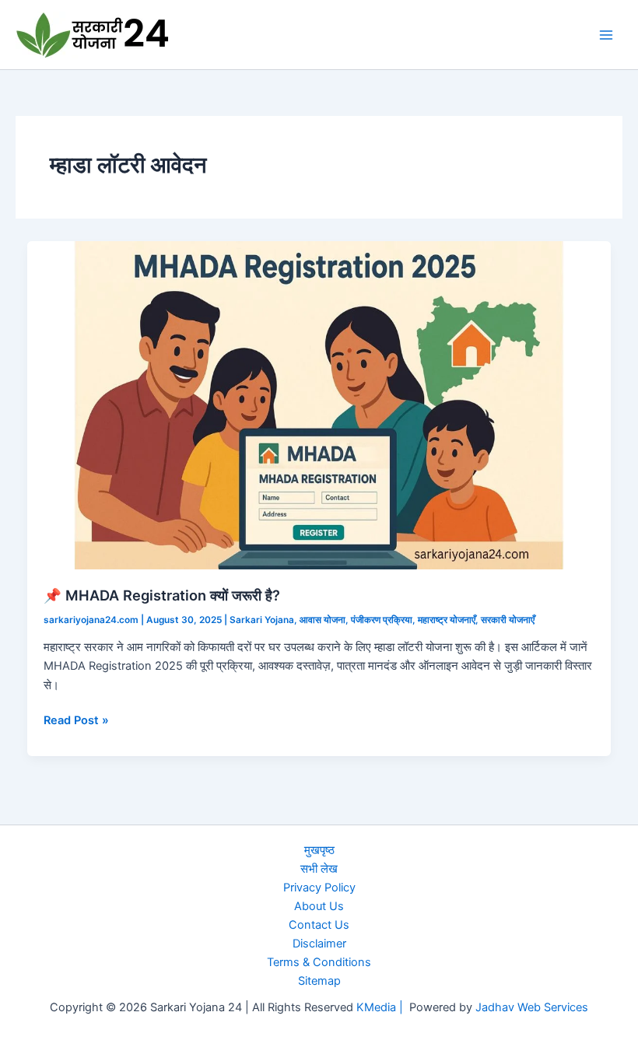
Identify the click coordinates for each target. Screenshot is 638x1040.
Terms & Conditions (319, 962)
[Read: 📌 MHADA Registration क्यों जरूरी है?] (319, 404)
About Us (319, 906)
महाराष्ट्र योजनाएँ (446, 620)
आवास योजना (322, 620)
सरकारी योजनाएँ (508, 620)
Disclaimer (319, 944)
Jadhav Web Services (531, 1007)
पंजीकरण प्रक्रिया (381, 620)
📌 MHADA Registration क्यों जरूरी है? (162, 595)
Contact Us (319, 925)
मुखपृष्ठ (319, 850)
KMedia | (382, 1007)
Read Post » (76, 721)
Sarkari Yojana (262, 620)
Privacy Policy (319, 888)
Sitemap (319, 981)
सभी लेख (319, 869)
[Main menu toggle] (606, 35)
